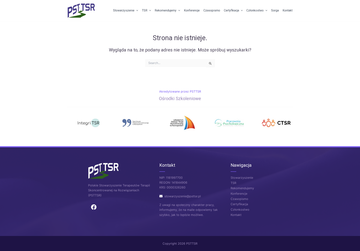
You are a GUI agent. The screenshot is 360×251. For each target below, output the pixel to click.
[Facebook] (94, 207)
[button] (136, 10)
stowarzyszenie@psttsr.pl (182, 196)
